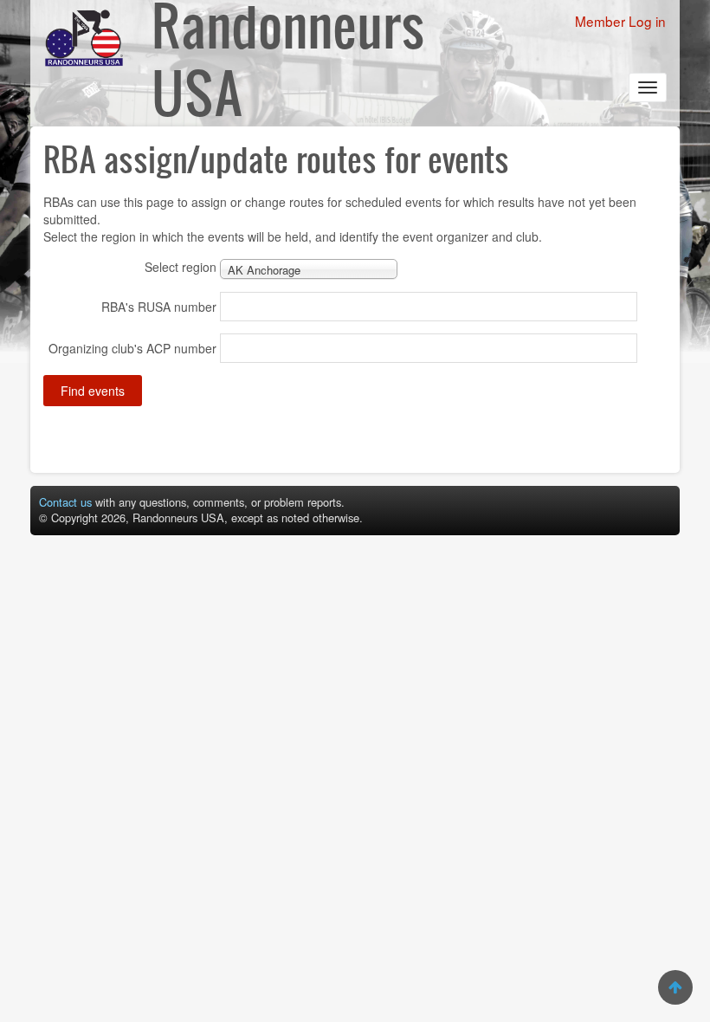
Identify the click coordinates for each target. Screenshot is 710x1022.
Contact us (65, 502)
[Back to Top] (675, 987)
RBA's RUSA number (158, 306)
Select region (180, 266)
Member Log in (620, 20)
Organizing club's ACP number (132, 348)
